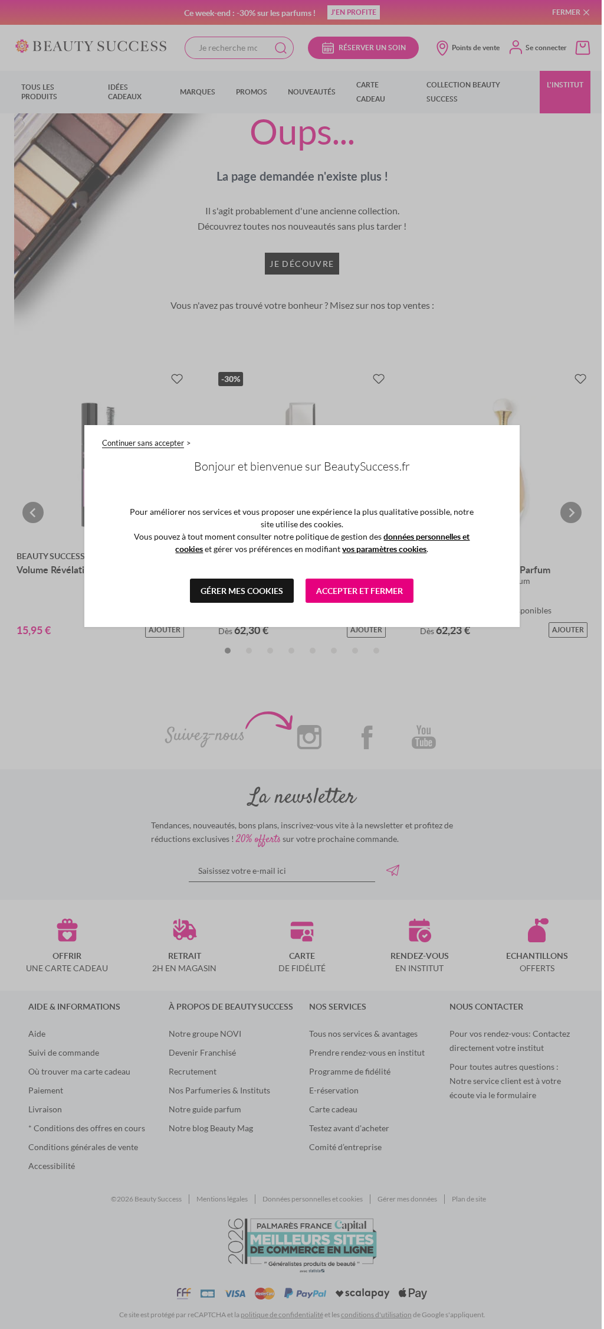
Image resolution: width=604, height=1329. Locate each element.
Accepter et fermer (359, 590)
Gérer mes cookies (242, 590)
